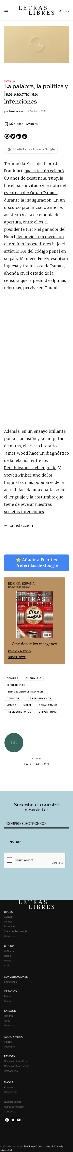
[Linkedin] (18, 136)
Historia (8, 1015)
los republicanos (39, 698)
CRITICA (9, 945)
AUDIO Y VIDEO (13, 1036)
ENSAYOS (10, 1010)
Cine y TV (9, 950)
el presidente (16, 684)
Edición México (19, 651)
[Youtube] (18, 1119)
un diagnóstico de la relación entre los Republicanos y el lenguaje (36, 460)
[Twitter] (12, 136)
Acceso (8, 1087)
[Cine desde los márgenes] (34, 616)
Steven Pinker (17, 475)
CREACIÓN (10, 991)
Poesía (8, 996)
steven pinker (48, 711)
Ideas (7, 1020)
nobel (27, 705)
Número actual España (16, 1066)
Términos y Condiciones (37, 1146)
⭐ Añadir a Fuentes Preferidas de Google (36, 562)
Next (59, 620)
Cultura (8, 916)
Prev (9, 620)
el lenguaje (33, 678)
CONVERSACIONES (16, 976)
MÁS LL (9, 1082)
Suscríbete (17, 657)
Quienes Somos (12, 1101)
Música (8, 960)
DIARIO (8, 911)
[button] (8, 10)
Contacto (9, 1111)
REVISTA (9, 1056)
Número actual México (16, 1061)
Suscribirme (10, 1092)
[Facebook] (7, 136)
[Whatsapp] (24, 136)
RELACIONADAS (20, 779)
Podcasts (9, 1046)
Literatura (9, 936)
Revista (9, 80)
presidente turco (19, 711)
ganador (13, 698)
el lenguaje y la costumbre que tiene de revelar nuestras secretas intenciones (33, 504)
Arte (6, 965)
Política (8, 921)
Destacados (11, 1071)
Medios (11, 705)
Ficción (8, 1001)
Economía (9, 926)
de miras (12, 678)
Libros (7, 955)
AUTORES (48, 785)
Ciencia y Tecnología (15, 931)
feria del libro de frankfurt (26, 691)
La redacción (36, 764)
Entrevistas (10, 981)
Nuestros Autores (14, 1106)
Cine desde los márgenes (34, 644)
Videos (8, 1041)
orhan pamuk (48, 705)
